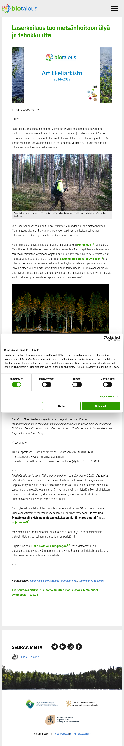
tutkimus (99, 581)
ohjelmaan (19, 522)
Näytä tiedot (107, 396)
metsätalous (52, 581)
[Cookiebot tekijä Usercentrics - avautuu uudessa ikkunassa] (106, 338)
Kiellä (61, 406)
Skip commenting (62, 611)
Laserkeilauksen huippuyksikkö (80, 258)
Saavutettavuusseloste (80, 733)
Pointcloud (84, 244)
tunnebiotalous (69, 581)
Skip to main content (12, 16)
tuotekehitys (86, 581)
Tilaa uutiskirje (30, 656)
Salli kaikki (101, 406)
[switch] (46, 384)
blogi (33, 581)
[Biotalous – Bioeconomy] (19, 8)
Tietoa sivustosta (61, 733)
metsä (40, 581)
